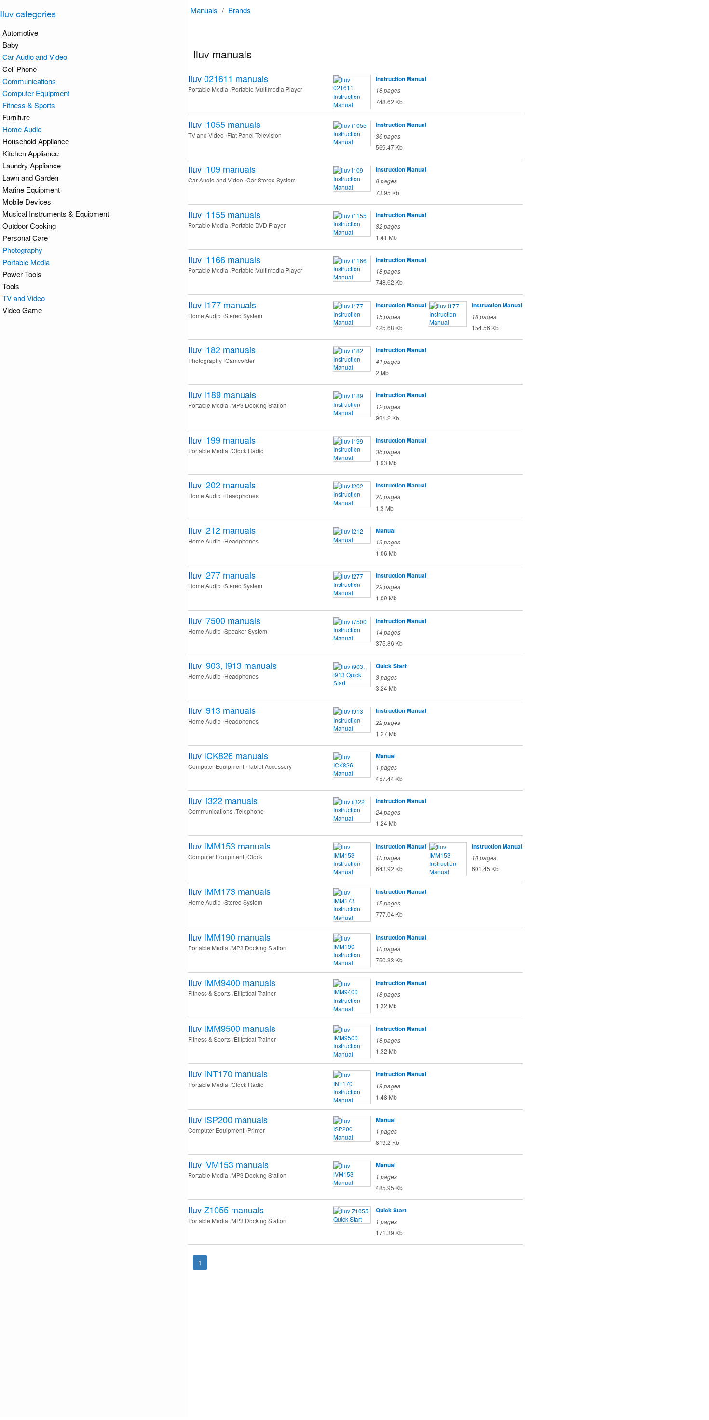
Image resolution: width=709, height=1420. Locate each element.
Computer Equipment (35, 93)
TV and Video (23, 298)
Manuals (204, 10)
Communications (29, 81)
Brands (239, 10)
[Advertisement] (451, 1350)
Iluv (228, 78)
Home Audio (21, 129)
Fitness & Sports (28, 105)
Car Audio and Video (34, 57)
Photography (22, 250)
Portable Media (26, 262)
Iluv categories (28, 13)
